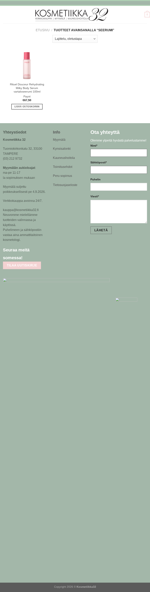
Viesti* (94, 196)
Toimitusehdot (62, 166)
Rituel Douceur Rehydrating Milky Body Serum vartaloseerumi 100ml (27, 88)
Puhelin (95, 179)
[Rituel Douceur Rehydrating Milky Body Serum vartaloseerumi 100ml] (27, 65)
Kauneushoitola (64, 157)
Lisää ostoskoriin (26, 106)
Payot (26, 96)
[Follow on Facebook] (28, 257)
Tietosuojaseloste (65, 185)
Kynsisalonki (62, 148)
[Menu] (2, 14)
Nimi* (93, 145)
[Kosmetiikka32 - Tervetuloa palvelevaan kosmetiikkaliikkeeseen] (75, 14)
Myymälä (59, 139)
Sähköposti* (98, 162)
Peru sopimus (62, 175)
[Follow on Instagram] (35, 257)
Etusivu (43, 30)
